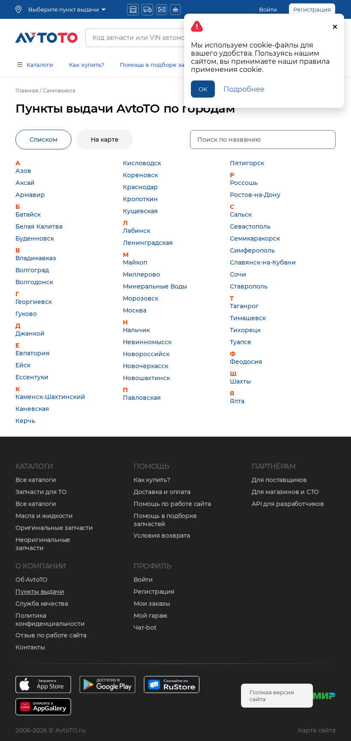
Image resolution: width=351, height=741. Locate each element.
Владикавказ (35, 258)
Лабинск (136, 231)
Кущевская (140, 211)
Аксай (25, 183)
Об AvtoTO (31, 579)
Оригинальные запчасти (54, 528)
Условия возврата (162, 535)
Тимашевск (248, 318)
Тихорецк (245, 330)
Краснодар (140, 187)
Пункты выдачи (39, 591)
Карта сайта (317, 730)
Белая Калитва (38, 226)
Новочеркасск (145, 366)
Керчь (25, 421)
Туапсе (240, 342)
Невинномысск (147, 342)
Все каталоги (35, 480)
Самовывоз (59, 90)
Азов (23, 171)
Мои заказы (152, 603)
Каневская (32, 409)
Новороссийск (146, 354)
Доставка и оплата (162, 492)
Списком (43, 139)
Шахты (240, 381)
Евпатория (32, 353)
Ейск (22, 365)
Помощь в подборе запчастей (164, 64)
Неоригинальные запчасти (42, 544)
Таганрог (244, 306)
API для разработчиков (288, 504)
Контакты (30, 647)
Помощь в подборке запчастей (165, 520)
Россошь (244, 183)
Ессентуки (31, 377)
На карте (105, 139)
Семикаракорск (255, 238)
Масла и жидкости (44, 516)
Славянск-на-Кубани (263, 262)
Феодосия (246, 362)
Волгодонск (34, 282)
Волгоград (32, 270)
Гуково (26, 314)
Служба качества (41, 603)
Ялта (237, 401)
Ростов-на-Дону (255, 195)
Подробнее (244, 89)
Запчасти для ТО (41, 492)
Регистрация (154, 591)
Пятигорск (247, 163)
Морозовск (140, 298)
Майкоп (135, 262)
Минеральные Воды (155, 286)
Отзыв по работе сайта (50, 635)
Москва (134, 310)
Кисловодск (142, 163)
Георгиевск (33, 302)
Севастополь (250, 226)
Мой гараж (150, 615)
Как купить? (86, 64)
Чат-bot (145, 627)
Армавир (30, 195)
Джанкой (30, 333)
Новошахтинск (146, 378)
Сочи (238, 274)
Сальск (241, 214)
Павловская (142, 398)
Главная (27, 90)
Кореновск (140, 175)
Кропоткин (140, 199)
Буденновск (34, 238)
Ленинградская (148, 243)
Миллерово (141, 274)
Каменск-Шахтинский (50, 397)
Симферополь (252, 250)
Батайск (28, 214)
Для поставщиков (279, 480)
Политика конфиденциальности (49, 620)
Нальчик (136, 330)
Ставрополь (249, 286)
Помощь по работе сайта (172, 504)
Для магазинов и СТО (285, 492)
